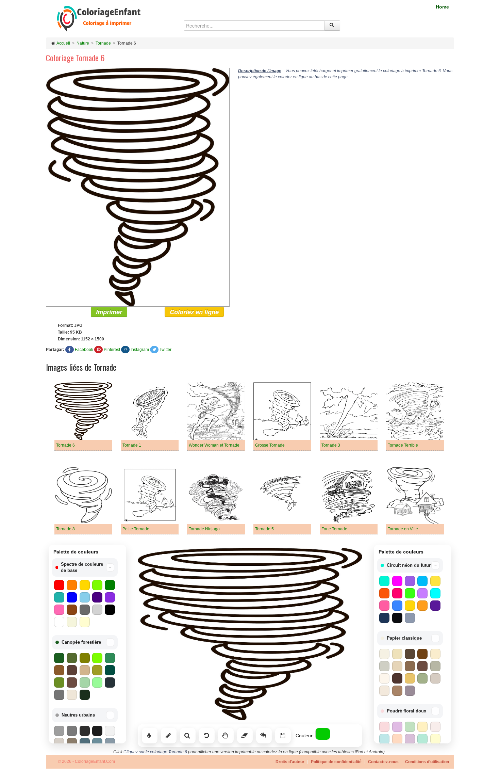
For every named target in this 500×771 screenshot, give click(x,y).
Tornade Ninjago (204, 529)
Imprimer (109, 311)
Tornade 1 (131, 445)
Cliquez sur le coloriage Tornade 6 (155, 752)
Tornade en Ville (403, 529)
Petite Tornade (135, 529)
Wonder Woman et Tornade (214, 445)
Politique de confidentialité (336, 761)
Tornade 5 (264, 529)
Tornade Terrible (403, 445)
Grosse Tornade (270, 445)
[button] (85, 567)
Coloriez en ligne (194, 311)
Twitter (165, 349)
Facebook (84, 349)
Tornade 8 (65, 529)
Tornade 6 (65, 445)
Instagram (140, 349)
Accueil (63, 43)
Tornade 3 (330, 445)
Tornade (103, 43)
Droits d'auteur (290, 761)
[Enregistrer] (283, 735)
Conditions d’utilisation (427, 761)
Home (442, 7)
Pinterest (112, 349)
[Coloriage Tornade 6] (138, 186)
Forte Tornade (334, 529)
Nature (83, 43)
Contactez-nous (383, 761)
